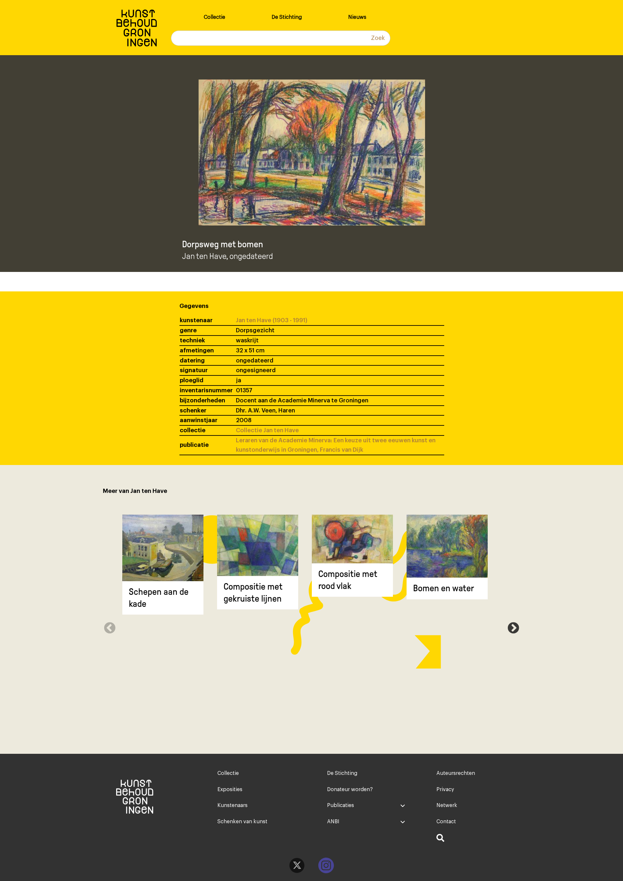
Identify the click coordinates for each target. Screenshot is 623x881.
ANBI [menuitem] (333, 821)
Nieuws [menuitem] (357, 17)
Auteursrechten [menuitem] (455, 773)
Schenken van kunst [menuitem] (242, 821)
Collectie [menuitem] (214, 17)
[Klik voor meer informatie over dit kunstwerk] (162, 548)
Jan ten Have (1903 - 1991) (271, 320)
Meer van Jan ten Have (135, 491)
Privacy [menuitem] (445, 789)
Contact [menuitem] (446, 821)
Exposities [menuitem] (229, 789)
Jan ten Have (204, 256)
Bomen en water (443, 588)
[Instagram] (326, 865)
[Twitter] (297, 865)
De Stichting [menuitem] (287, 17)
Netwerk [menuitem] (446, 805)
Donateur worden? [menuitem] (350, 789)
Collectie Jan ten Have (267, 430)
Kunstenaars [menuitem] (232, 805)
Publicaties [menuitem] (340, 805)
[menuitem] (475, 839)
